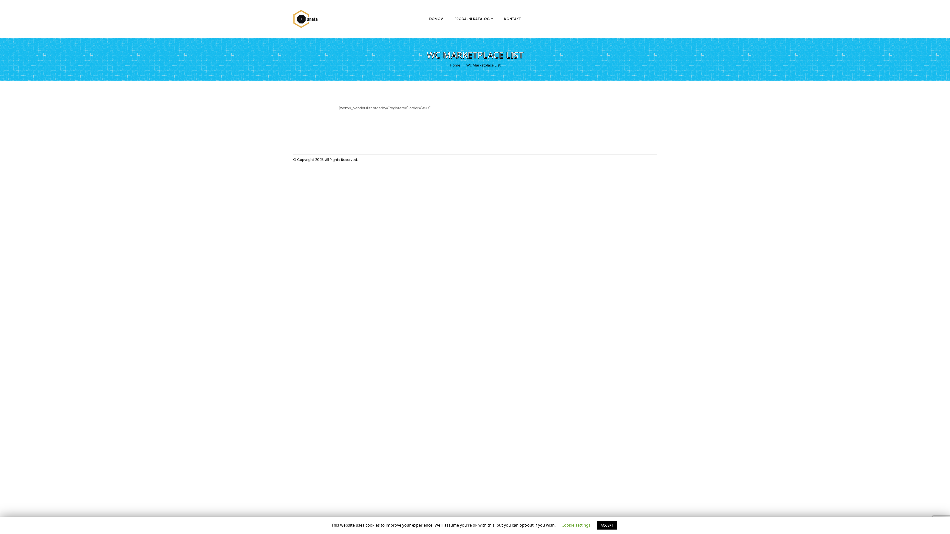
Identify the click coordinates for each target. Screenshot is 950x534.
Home (455, 65)
